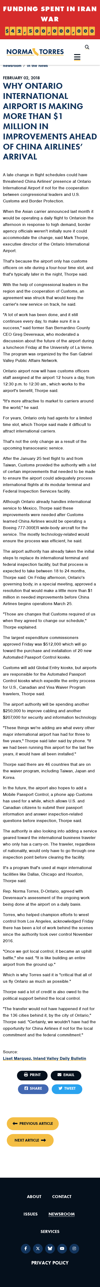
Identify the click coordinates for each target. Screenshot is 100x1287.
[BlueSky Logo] (50, 1249)
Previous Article (36, 1123)
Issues (31, 1214)
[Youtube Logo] (62, 1249)
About (34, 1196)
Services (50, 1231)
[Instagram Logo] (74, 1249)
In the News (37, 65)
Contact (61, 1196)
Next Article (27, 1140)
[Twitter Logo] (38, 1249)
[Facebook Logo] (26, 1249)
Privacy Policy (50, 1263)
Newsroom (12, 65)
